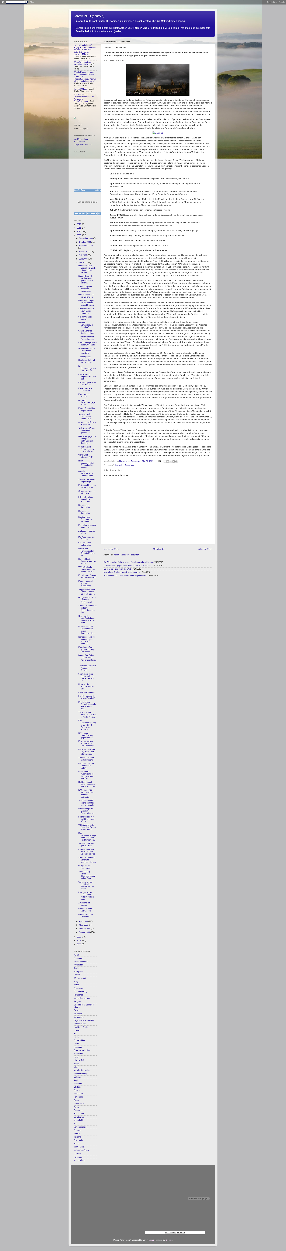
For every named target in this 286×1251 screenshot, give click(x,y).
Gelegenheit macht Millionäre (86, 492)
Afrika (76, 985)
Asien (76, 1107)
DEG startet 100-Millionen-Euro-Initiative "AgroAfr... (85, 793)
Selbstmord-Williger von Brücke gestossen (86, 430)
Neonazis (78, 1047)
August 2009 (85, 252)
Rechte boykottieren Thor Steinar (87, 383)
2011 (79, 228)
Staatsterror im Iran (82, 1050)
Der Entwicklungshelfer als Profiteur (87, 368)
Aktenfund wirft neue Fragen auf (87, 423)
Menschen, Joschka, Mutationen (87, 526)
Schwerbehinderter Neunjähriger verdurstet (86, 311)
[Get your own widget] (80, 213)
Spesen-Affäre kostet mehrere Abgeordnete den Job (87, 609)
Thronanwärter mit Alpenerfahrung (86, 338)
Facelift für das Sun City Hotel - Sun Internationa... (86, 751)
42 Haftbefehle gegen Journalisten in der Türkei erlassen (128, 566)
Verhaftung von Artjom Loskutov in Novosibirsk (86, 449)
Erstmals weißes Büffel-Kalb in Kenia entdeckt (86, 743)
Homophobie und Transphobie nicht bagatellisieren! (125, 576)
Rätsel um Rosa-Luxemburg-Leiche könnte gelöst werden (87, 269)
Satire (76, 1100)
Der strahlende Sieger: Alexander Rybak (87, 561)
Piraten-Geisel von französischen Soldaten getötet (86, 851)
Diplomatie (78, 1140)
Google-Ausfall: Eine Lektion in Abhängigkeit (87, 600)
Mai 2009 (83, 263)
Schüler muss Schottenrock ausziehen (85, 519)
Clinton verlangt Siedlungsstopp (86, 332)
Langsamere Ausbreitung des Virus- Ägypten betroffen (86, 775)
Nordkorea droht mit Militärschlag (86, 361)
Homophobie (79, 995)
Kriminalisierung (80, 1074)
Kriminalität (78, 965)
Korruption (119, 465)
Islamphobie (79, 1147)
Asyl (76, 1080)
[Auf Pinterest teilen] (176, 461)
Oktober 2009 (85, 242)
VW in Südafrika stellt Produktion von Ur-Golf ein (86, 569)
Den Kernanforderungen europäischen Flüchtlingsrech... (87, 836)
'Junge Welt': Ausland (83, 145)
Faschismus (79, 1114)
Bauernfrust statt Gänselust (85, 916)
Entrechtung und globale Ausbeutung (85, 583)
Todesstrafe (79, 1094)
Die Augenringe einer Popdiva (87, 538)
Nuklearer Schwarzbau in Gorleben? (85, 325)
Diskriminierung (80, 991)
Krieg (76, 981)
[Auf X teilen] (170, 461)
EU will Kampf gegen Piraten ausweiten (87, 576)
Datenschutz (79, 1110)
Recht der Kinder (81, 1027)
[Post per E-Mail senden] (160, 461)
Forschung (78, 1097)
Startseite (158, 549)
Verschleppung (80, 1127)
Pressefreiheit (80, 1024)
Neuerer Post (111, 549)
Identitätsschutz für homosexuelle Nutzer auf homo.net (86, 640)
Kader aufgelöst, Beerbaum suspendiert (85, 289)
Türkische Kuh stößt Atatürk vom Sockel (87, 668)
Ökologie (77, 1087)
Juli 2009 (83, 255)
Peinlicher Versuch (86, 693)
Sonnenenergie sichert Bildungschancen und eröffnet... (86, 875)
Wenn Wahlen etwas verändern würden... (82, 63)
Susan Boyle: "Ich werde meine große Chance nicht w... (86, 279)
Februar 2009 (85, 929)
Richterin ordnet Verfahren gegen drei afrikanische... (87, 784)
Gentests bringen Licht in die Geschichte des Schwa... (86, 885)
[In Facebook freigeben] (173, 461)
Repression (78, 988)
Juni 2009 (83, 259)
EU (75, 1034)
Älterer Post (205, 549)
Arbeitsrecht (79, 1104)
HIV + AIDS (79, 1060)
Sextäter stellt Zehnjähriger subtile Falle (84, 416)
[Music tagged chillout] (87, 190)
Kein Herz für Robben (84, 395)
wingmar (150, 1240)
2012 (79, 224)
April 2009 (83, 921)
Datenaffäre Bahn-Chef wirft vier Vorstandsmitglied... (87, 658)
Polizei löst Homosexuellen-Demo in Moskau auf (86, 552)
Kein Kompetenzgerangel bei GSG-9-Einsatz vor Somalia (87, 724)
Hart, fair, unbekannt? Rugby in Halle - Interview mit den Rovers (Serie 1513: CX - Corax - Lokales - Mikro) (85, 49)
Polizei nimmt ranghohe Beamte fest (87, 376)
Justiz (76, 968)
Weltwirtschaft (80, 978)
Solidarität (78, 1014)
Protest (77, 975)
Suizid (76, 1144)
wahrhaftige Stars (81, 1150)
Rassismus (78, 1054)
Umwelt (77, 1030)
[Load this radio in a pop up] (99, 213)
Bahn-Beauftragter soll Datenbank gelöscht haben (86, 303)
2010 (79, 232)
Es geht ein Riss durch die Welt (117, 569)
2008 (79, 937)
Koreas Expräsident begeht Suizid (86, 409)
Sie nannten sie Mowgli (85, 318)
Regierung (129, 465)
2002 (79, 944)
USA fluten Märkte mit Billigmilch (86, 296)
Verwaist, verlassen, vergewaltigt (87, 480)
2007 (79, 941)
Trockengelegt (84, 357)
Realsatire (78, 1084)
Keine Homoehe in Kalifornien (86, 389)
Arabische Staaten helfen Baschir (86, 759)
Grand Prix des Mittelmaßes (84, 544)
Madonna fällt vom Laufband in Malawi (86, 765)
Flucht (76, 1037)
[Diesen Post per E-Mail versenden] (165, 461)
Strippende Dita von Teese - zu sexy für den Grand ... (86, 591)
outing (76, 1064)
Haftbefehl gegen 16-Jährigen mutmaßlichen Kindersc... (87, 439)
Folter (76, 1057)
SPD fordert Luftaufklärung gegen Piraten (85, 735)
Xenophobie (79, 1120)
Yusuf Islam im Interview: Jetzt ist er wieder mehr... (87, 714)
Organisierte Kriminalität (84, 1020)
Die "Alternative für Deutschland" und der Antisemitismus (128, 562)
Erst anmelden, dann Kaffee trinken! (87, 486)
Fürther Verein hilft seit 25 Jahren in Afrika (86, 819)
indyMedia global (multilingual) (81, 140)
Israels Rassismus (82, 998)
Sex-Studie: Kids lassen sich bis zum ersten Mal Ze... (86, 677)
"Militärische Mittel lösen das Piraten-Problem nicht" (87, 827)
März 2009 (84, 925)
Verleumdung (79, 1160)
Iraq (75, 1124)
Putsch (77, 1090)
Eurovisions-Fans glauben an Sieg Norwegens (86, 649)
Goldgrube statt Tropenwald (85, 867)
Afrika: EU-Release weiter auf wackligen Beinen (87, 860)
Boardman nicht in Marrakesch (86, 910)
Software (77, 1077)
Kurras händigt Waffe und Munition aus (87, 344)
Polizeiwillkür (79, 1040)
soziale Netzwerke (82, 1070)
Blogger (169, 1240)
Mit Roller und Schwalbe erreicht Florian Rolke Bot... (87, 705)
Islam (76, 1067)
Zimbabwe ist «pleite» (84, 904)
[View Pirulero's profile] (91, 213)
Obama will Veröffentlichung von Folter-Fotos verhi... (86, 619)
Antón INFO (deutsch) (89, 16)
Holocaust (78, 1157)
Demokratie (79, 1017)
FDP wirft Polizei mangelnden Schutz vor (85, 499)
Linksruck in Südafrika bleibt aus (86, 686)
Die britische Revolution (84, 506)
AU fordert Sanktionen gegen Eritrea (87, 402)
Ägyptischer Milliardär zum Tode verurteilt (85, 473)
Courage (77, 1130)
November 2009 (86, 238)
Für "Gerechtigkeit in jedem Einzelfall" (87, 697)
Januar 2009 (84, 932)
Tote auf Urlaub (80, 89)
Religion (77, 1001)
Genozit (77, 1134)
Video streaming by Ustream (175, 1232)
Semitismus (79, 1117)
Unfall (76, 1044)
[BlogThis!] (167, 461)
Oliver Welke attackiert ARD (85, 456)
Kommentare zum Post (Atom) (127, 555)
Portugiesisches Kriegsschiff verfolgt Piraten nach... (86, 895)
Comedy (77, 1154)
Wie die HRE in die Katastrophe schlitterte (86, 351)
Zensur (77, 1010)
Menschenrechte (81, 962)
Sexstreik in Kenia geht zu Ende (86, 844)
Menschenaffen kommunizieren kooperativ (122, 572)
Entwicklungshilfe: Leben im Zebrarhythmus (86, 811)
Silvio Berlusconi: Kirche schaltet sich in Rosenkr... (87, 802)
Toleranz (77, 1137)
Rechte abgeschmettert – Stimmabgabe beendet (87, 464)
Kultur (76, 955)
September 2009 (86, 246)
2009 (79, 235)
